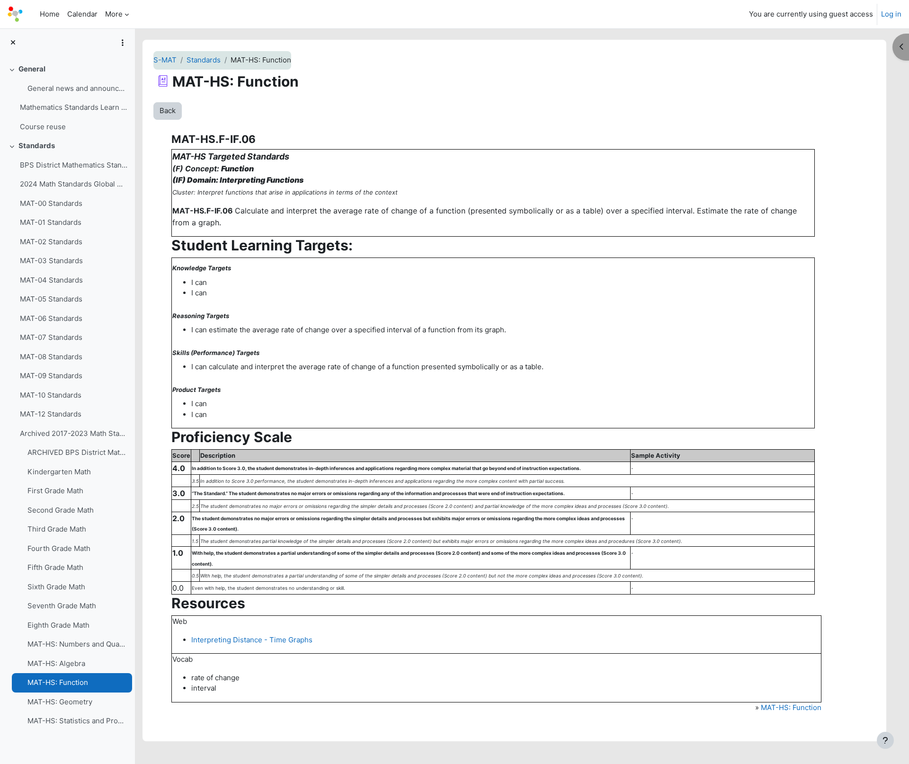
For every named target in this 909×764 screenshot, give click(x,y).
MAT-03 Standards (51, 260)
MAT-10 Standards (50, 395)
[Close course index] (13, 43)
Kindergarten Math (59, 471)
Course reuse (43, 126)
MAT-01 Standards (50, 222)
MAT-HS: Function (57, 682)
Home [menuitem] (50, 13)
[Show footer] (885, 740)
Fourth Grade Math (58, 548)
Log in (891, 13)
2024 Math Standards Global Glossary (73, 183)
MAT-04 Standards (51, 279)
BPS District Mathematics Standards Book (73, 164)
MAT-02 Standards (51, 241)
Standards (36, 145)
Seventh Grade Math (61, 605)
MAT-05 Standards (51, 298)
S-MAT (165, 59)
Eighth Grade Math (58, 625)
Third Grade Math (56, 528)
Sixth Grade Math (56, 586)
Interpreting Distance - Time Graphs (251, 639)
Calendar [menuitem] (82, 13)
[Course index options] (122, 42)
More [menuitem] (114, 13)
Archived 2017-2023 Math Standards (73, 433)
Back (168, 110)
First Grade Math (55, 490)
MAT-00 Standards (51, 203)
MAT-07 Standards (51, 337)
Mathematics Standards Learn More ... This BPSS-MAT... (73, 107)
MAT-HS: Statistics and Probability (77, 720)
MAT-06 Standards (51, 318)
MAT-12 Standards (50, 413)
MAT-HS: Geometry (59, 701)
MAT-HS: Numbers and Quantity (77, 644)
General (31, 68)
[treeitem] (67, 98)
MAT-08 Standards (51, 356)
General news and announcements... (77, 88)
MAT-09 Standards (51, 375)
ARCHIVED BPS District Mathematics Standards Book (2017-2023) (77, 452)
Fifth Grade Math (55, 567)
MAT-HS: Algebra (56, 663)
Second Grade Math (60, 510)
